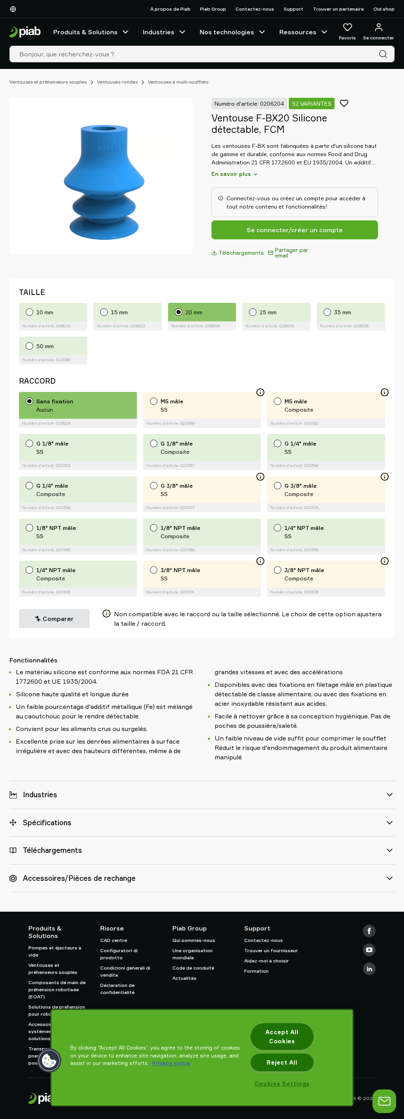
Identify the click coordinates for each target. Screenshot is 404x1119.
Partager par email (291, 252)
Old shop (384, 9)
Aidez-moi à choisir (266, 961)
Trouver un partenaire (338, 9)
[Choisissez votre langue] (14, 9)
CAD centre (113, 940)
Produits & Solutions (85, 32)
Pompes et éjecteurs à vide (54, 951)
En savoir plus (231, 173)
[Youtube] (369, 950)
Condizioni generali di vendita (125, 971)
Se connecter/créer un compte (295, 230)
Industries (158, 32)
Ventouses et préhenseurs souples (48, 82)
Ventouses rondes (117, 82)
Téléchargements (241, 252)
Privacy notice (171, 1063)
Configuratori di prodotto (119, 953)
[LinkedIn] (369, 968)
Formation (256, 971)
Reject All (282, 1062)
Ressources (297, 32)
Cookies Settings (282, 1083)
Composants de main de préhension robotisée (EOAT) (57, 989)
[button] (49, 1060)
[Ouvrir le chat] (384, 1101)
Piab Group (213, 9)
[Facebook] (369, 931)
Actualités (184, 978)
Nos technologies (227, 32)
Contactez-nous (255, 9)
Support (293, 9)
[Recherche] (384, 54)
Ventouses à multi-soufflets (178, 82)
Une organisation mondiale (192, 953)
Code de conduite (193, 968)
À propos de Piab (170, 9)
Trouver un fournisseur (271, 950)
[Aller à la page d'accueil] (25, 32)
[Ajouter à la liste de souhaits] (344, 103)
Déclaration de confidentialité (117, 988)
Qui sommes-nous (193, 940)
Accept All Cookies (282, 1036)
